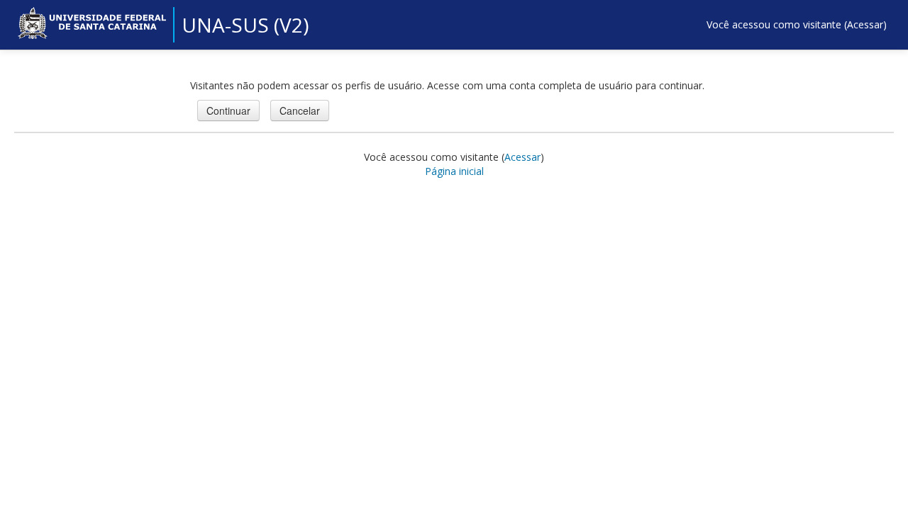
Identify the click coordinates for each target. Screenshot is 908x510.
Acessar (865, 24)
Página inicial (454, 171)
